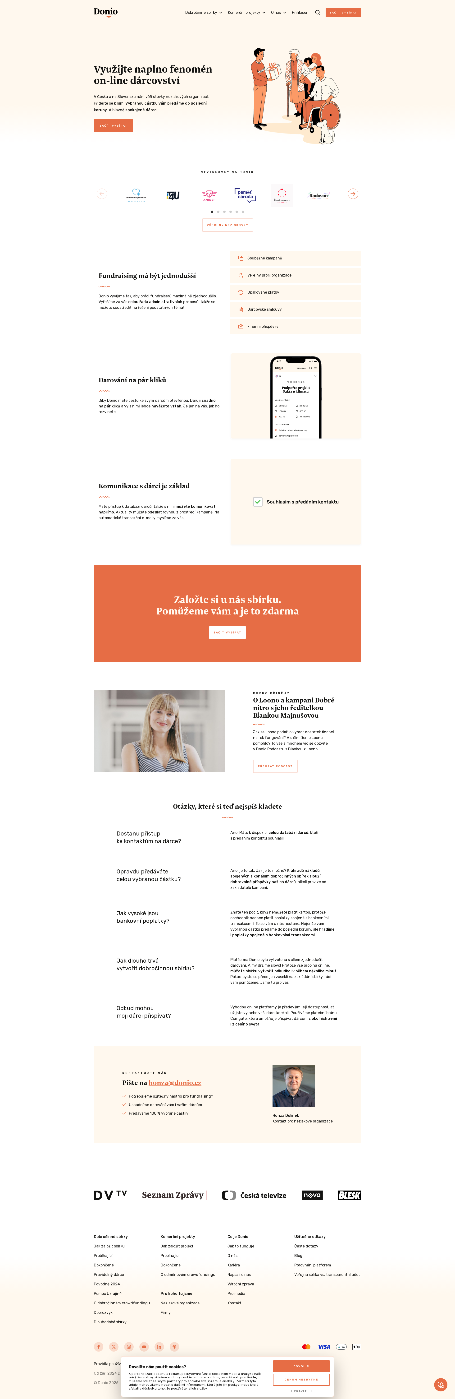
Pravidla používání (110, 1364)
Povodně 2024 (107, 1284)
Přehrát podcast (275, 766)
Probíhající (103, 1255)
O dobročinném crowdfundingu (122, 1303)
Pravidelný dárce (109, 1274)
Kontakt (234, 1303)
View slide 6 (243, 212)
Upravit (299, 1391)
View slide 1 (212, 212)
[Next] (353, 194)
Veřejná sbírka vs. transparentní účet (327, 1274)
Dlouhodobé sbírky (110, 1322)
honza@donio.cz (175, 1082)
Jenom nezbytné (301, 1379)
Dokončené (104, 1265)
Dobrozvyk (103, 1312)
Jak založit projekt (177, 1246)
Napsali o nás (239, 1274)
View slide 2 (218, 212)
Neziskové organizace (180, 1303)
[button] (440, 1384)
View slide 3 (224, 212)
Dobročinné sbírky (201, 12)
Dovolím (301, 1366)
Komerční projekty (244, 12)
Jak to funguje (241, 1246)
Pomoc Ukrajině (108, 1293)
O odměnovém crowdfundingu (188, 1274)
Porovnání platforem (312, 1265)
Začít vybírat (343, 12)
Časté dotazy (306, 1246)
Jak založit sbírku (109, 1246)
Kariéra (234, 1265)
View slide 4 (230, 212)
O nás (276, 12)
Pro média (236, 1293)
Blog (298, 1255)
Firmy (166, 1312)
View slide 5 (237, 212)
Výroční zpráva (241, 1284)
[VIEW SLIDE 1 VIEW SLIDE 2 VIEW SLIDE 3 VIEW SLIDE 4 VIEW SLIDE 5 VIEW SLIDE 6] (227, 193)
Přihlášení (300, 12)
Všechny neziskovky (227, 225)
